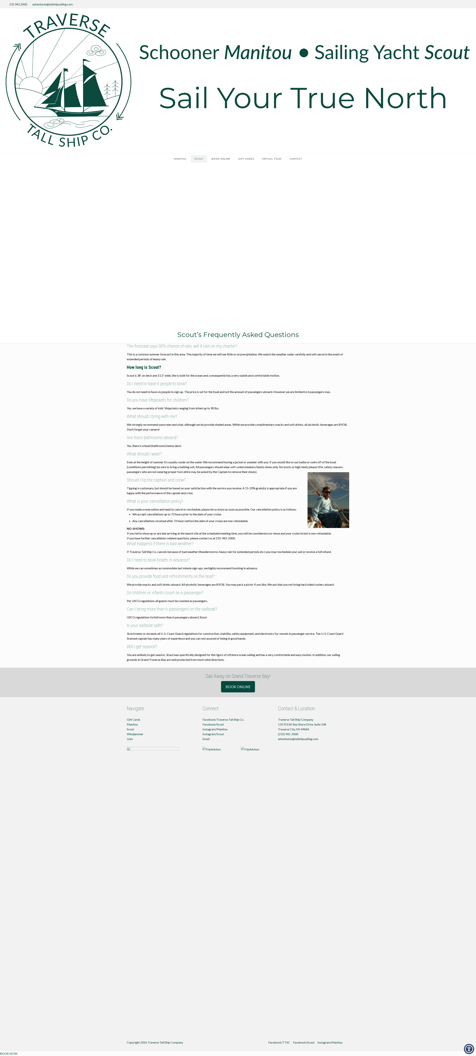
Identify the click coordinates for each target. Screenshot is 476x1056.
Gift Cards (133, 719)
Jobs (130, 739)
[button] (469, 1049)
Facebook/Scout (213, 724)
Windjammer (135, 734)
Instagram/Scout (213, 734)
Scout (130, 729)
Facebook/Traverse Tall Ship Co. (223, 719)
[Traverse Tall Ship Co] (238, 80)
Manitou (132, 724)
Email (206, 739)
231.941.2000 (18, 4)
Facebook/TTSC (279, 1042)
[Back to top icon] (347, 1040)
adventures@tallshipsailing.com (52, 4)
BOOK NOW (8, 1053)
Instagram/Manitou (215, 729)
